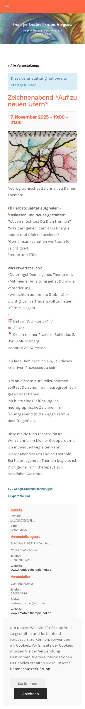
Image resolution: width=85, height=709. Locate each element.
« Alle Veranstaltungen (24, 65)
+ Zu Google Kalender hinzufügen (30, 489)
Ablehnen (30, 694)
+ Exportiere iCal (19, 496)
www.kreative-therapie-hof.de (31, 570)
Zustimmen (27, 683)
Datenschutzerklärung (30, 668)
